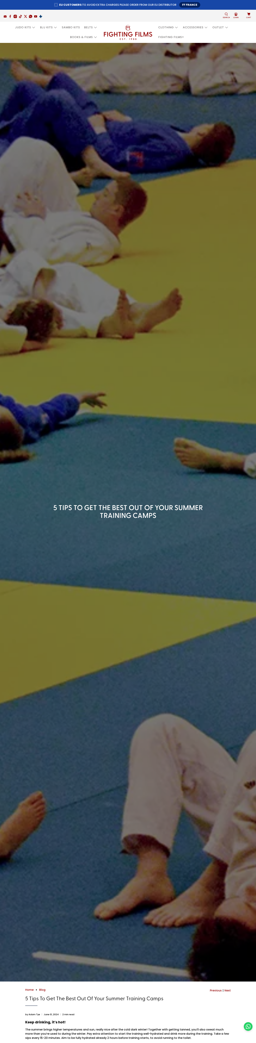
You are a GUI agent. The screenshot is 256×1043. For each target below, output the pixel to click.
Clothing (166, 27)
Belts (88, 27)
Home (29, 989)
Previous (216, 990)
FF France (189, 5)
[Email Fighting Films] (6, 17)
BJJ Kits (46, 27)
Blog (42, 989)
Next (227, 990)
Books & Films (81, 37)
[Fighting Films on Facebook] (11, 17)
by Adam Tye (32, 1014)
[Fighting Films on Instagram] (16, 17)
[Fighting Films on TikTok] (21, 17)
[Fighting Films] (128, 32)
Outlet (218, 27)
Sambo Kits (71, 27)
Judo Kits (23, 27)
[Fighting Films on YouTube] (36, 17)
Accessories (193, 27)
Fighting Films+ (171, 37)
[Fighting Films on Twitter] (26, 17)
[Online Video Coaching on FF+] (41, 17)
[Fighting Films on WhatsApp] (31, 17)
